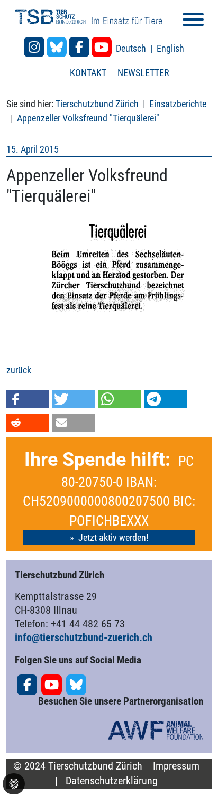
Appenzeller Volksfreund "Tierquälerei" (88, 118)
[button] (27, 399)
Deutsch (132, 48)
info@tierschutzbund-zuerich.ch (83, 637)
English (170, 48)
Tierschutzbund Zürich (97, 103)
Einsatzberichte (177, 103)
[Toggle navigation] (193, 21)
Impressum (176, 766)
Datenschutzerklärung (112, 781)
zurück (18, 370)
